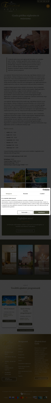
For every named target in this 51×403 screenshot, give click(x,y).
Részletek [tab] (25, 193)
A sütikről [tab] (42, 193)
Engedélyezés (41, 212)
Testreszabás (24, 212)
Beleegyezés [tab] (9, 193)
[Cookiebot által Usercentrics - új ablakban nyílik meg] (43, 190)
